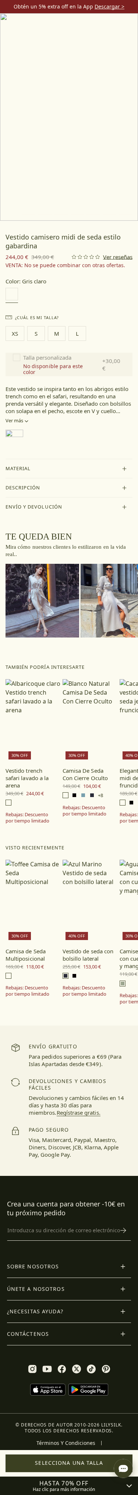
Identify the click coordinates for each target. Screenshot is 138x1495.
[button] (69, 468)
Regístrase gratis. (78, 1112)
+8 (100, 795)
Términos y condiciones (65, 1443)
